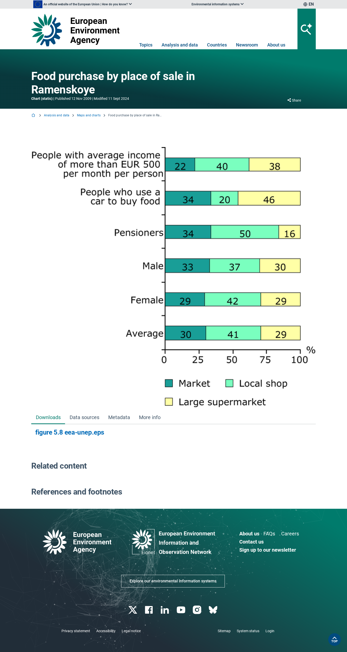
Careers (290, 534)
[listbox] (82, 4)
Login (269, 631)
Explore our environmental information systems (173, 581)
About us (276, 44)
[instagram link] (197, 610)
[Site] (77, 30)
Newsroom (247, 44)
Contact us (251, 542)
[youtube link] (181, 610)
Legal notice (131, 631)
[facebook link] (149, 610)
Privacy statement (75, 631)
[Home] (33, 115)
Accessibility (106, 631)
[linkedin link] (165, 610)
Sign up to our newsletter (267, 550)
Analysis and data (180, 44)
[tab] (48, 417)
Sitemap (224, 631)
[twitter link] (133, 610)
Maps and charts (89, 115)
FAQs (269, 534)
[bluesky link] (213, 610)
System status (248, 631)
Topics (145, 44)
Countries (217, 44)
